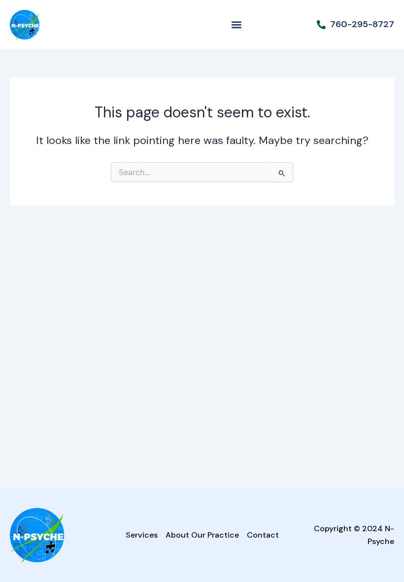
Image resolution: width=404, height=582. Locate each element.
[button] (236, 25)
